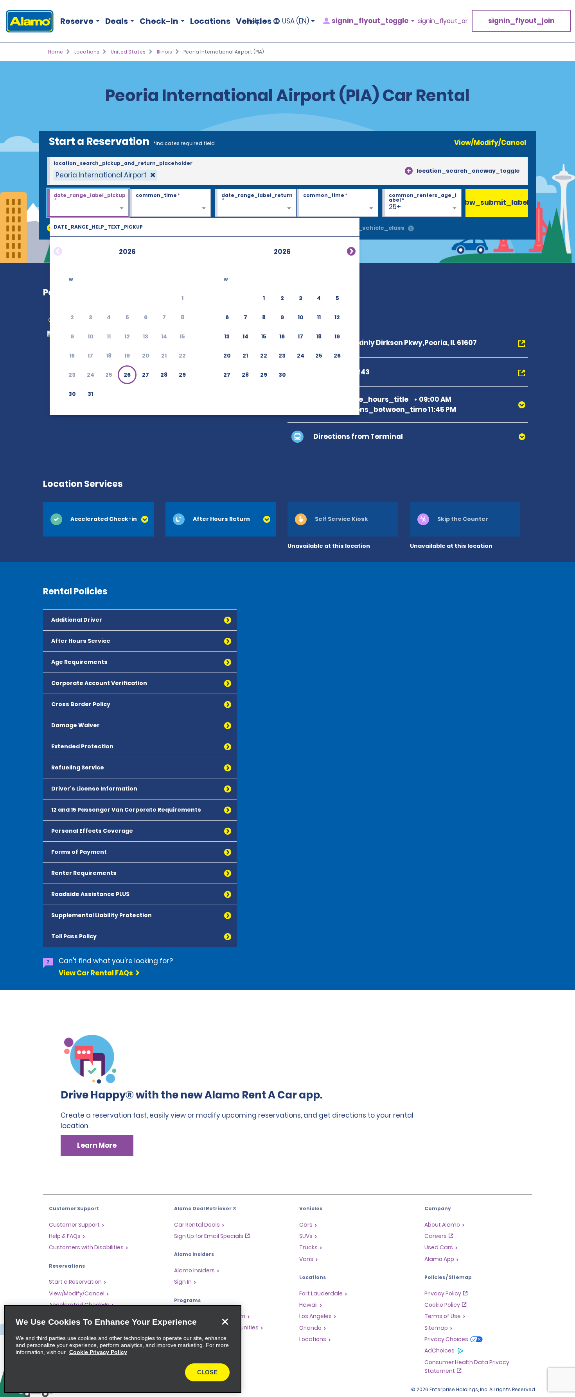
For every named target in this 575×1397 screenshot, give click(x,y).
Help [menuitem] (253, 21)
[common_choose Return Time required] (337, 203)
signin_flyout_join (521, 20)
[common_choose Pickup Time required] (169, 203)
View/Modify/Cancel (490, 142)
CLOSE (207, 1372)
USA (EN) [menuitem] (295, 21)
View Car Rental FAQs (96, 973)
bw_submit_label (496, 202)
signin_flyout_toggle (370, 21)
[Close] (225, 1321)
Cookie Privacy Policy (98, 1352)
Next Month (342, 250)
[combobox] (287, 171)
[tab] (98, 519)
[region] (122, 1349)
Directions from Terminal (358, 436)
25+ (395, 206)
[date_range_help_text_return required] (255, 203)
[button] (127, 374)
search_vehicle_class (370, 228)
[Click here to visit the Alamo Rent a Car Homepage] (27, 21)
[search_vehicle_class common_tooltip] (411, 228)
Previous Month (67, 250)
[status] (105, 175)
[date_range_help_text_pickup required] (87, 203)
